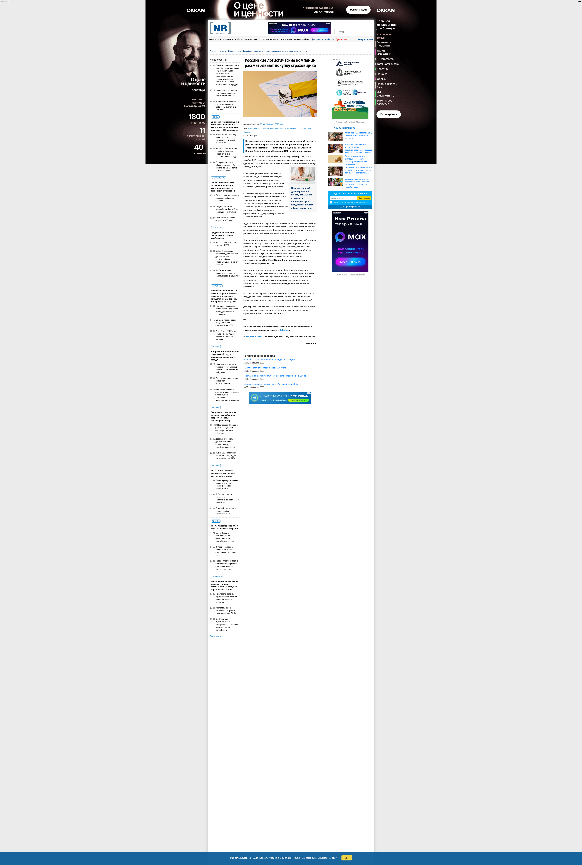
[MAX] (348, 24)
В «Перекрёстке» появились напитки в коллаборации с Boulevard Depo (227, 274)
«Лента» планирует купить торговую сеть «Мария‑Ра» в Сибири (275, 376)
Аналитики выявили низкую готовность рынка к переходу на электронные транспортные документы (227, 394)
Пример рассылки (352, 207)
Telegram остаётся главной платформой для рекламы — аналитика (227, 209)
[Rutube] (364, 24)
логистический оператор (258, 128)
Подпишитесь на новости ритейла (350, 193)
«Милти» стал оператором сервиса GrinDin (264, 368)
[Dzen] (353, 24)
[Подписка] (369, 24)
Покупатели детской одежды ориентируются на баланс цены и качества (226, 598)
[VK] (343, 24)
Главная (213, 51)
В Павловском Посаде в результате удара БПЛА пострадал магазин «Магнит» (226, 429)
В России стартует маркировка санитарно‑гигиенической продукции (227, 498)
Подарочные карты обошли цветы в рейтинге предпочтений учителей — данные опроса (227, 166)
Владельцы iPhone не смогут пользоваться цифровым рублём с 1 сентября (226, 105)
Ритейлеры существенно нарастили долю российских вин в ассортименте (227, 484)
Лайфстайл (301, 39)
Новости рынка (234, 51)
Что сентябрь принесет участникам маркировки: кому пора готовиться (223, 473)
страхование (291, 128)
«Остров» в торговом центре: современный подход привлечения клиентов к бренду (225, 355)
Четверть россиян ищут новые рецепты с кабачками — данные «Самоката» (226, 138)
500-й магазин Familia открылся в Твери (225, 219)
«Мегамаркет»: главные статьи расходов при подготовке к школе (226, 93)
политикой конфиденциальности (354, 202)
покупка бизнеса (277, 128)
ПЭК (300, 128)
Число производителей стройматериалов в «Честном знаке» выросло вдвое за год (226, 152)
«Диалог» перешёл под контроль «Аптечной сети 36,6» (270, 384)
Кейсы (239, 39)
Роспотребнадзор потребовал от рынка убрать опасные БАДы (226, 610)
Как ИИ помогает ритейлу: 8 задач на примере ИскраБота (225, 527)
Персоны (286, 39)
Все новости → (217, 636)
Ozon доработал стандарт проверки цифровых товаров (227, 198)
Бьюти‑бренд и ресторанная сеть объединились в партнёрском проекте (225, 537)
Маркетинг (252, 39)
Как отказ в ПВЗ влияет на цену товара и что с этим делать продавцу (358, 135)
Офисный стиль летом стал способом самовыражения (226, 511)
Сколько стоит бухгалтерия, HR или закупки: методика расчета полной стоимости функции (358, 170)
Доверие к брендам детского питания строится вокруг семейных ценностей (225, 443)
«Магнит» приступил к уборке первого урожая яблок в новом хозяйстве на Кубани (227, 368)
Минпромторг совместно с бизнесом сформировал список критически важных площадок (227, 565)
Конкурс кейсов (324, 39)
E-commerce (218, 178)
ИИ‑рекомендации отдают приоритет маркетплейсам (227, 381)
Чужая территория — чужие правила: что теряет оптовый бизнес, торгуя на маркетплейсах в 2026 (224, 585)
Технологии (269, 39)
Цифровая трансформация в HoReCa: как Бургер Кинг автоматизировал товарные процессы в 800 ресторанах (225, 126)
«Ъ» (256, 156)
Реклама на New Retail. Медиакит (350, 122)
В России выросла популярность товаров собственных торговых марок (226, 551)
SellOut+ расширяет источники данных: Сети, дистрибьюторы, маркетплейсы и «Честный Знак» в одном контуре (227, 258)
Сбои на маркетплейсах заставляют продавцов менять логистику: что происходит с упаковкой (223, 187)
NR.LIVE (343, 39)
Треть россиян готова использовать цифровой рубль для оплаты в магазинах (227, 310)
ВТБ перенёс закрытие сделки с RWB (226, 243)
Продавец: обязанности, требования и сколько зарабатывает (222, 235)
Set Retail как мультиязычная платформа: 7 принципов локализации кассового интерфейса (227, 624)
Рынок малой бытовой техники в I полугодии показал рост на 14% (226, 455)
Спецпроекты (364, 39)
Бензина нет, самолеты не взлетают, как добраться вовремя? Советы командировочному (223, 416)
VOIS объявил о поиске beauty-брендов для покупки (269, 359)
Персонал (217, 228)
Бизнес (228, 39)
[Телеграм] (338, 24)
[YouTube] (358, 24)
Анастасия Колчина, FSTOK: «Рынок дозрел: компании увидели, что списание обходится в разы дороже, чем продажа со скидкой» (224, 296)
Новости (215, 39)
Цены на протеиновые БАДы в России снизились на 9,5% (226, 323)
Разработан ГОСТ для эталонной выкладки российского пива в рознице (226, 335)
